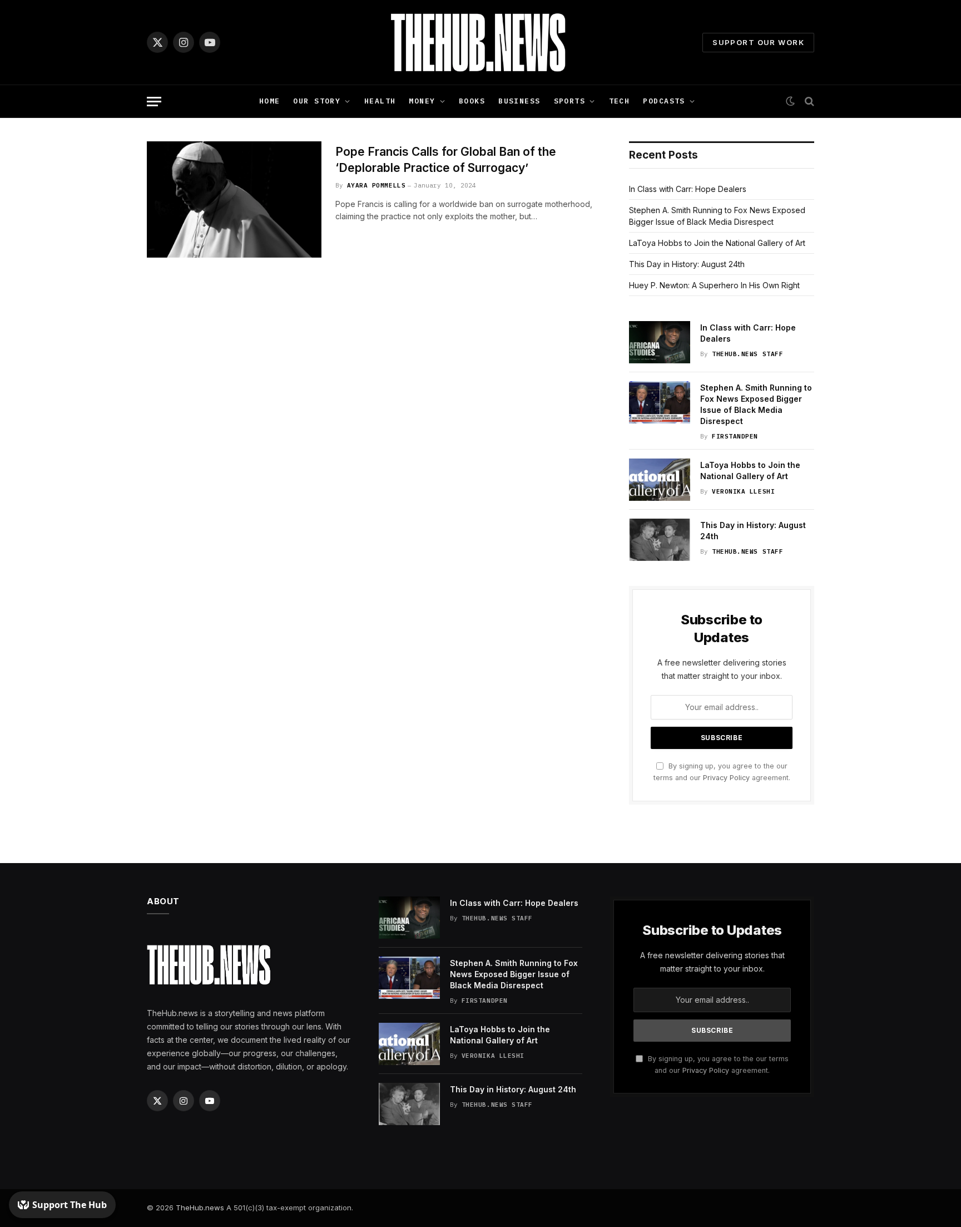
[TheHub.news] (480, 42)
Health (380, 101)
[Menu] (154, 101)
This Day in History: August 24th (687, 264)
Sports (570, 101)
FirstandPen (735, 436)
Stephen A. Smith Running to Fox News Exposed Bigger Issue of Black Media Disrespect (756, 404)
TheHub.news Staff (747, 354)
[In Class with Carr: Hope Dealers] (659, 342)
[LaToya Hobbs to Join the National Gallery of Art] (659, 480)
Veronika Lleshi (743, 491)
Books (472, 101)
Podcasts (664, 101)
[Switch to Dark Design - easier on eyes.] (790, 101)
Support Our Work (758, 42)
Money (422, 101)
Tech (619, 101)
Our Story (316, 101)
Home (269, 101)
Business (519, 101)
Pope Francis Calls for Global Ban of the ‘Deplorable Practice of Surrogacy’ (445, 160)
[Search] (808, 101)
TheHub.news (200, 1207)
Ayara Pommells (376, 185)
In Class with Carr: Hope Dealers (687, 189)
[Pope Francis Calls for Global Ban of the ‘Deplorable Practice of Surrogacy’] (234, 199)
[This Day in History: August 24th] (659, 540)
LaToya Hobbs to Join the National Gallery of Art (717, 243)
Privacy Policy (726, 777)
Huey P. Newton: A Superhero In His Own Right (714, 285)
